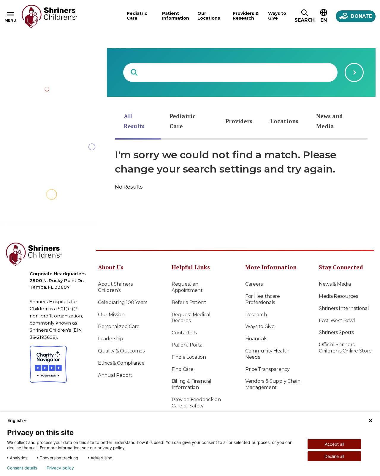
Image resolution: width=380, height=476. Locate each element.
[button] (304, 16)
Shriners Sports (336, 332)
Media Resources (338, 296)
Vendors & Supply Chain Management (272, 384)
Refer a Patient (189, 302)
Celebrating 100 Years (122, 302)
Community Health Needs (267, 354)
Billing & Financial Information (191, 384)
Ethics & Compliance (121, 363)
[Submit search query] (354, 72)
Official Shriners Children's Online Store (345, 348)
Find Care (182, 369)
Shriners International (344, 308)
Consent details (22, 468)
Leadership (110, 338)
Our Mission (111, 314)
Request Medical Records (191, 318)
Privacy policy (60, 468)
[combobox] (230, 72)
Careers (254, 284)
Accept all (334, 444)
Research (256, 314)
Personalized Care (119, 326)
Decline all (334, 456)
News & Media (335, 284)
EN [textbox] (323, 20)
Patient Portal (188, 345)
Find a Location (189, 357)
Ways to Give (259, 326)
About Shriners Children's (115, 287)
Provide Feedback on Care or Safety (196, 403)
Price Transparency (267, 369)
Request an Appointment (187, 287)
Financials (256, 338)
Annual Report (115, 375)
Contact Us (184, 333)
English (15, 420)
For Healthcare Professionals (262, 299)
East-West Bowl (337, 320)
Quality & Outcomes (121, 351)
